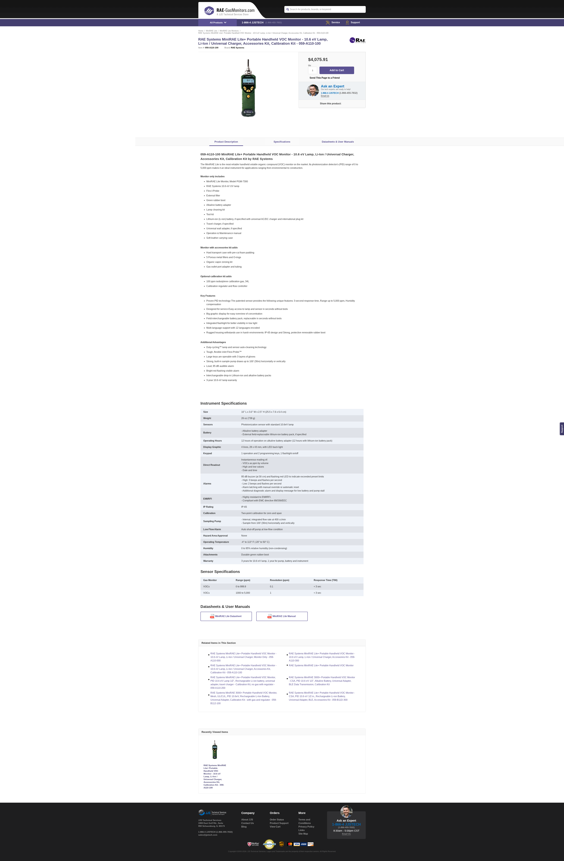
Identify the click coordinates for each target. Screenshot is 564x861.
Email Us (325, 96)
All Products (216, 22)
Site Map (303, 833)
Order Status (277, 819)
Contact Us (247, 823)
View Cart (275, 826)
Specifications (282, 141)
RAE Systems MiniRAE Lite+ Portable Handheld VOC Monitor (321, 665)
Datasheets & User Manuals (338, 141)
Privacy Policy (306, 826)
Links (301, 830)
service (335, 22)
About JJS (247, 819)
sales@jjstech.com (207, 835)
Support (355, 22)
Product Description (226, 141)
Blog (244, 826)
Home (200, 31)
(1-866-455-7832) (273, 22)
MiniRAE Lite (211, 31)
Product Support (279, 823)
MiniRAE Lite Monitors (229, 31)
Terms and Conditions (304, 821)
